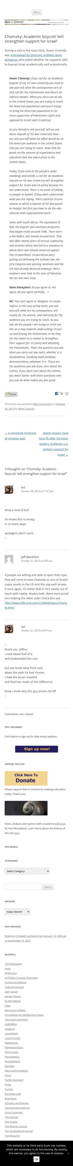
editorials (60, 823)
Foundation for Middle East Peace (24, 1015)
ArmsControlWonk (15, 982)
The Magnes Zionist (16, 1126)
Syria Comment (14, 1112)
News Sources (26, 408)
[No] (68, 1153)
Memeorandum (14, 1047)
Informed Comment (16, 1019)
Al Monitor (11, 973)
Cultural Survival (14, 987)
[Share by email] (66, 393)
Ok (36, 1159)
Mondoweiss (12, 1056)
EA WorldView (13, 1001)
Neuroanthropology (16, 1070)
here (16, 833)
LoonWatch (11, 1033)
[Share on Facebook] (56, 393)
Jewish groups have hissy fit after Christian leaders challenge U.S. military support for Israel (53, 443)
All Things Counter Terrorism (21, 977)
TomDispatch (12, 1135)
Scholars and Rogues (17, 1103)
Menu (37, 12)
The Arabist (11, 1121)
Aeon (8, 968)
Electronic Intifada (15, 1010)
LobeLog (10, 1029)
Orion (8, 1075)
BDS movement (42, 404)
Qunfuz (9, 1089)
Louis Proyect (12, 1038)
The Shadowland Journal (19, 1131)
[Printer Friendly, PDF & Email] (11, 394)
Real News (11, 1098)
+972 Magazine (13, 964)
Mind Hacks (11, 1052)
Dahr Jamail (11, 991)
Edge (7, 1005)
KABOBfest (11, 1024)
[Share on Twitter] (61, 393)
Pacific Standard (14, 1080)
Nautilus (9, 1066)
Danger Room (13, 996)
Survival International (17, 1107)
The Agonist (11, 1117)
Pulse (8, 1084)
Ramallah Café (13, 1094)
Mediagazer (11, 1042)
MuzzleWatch (12, 1061)
